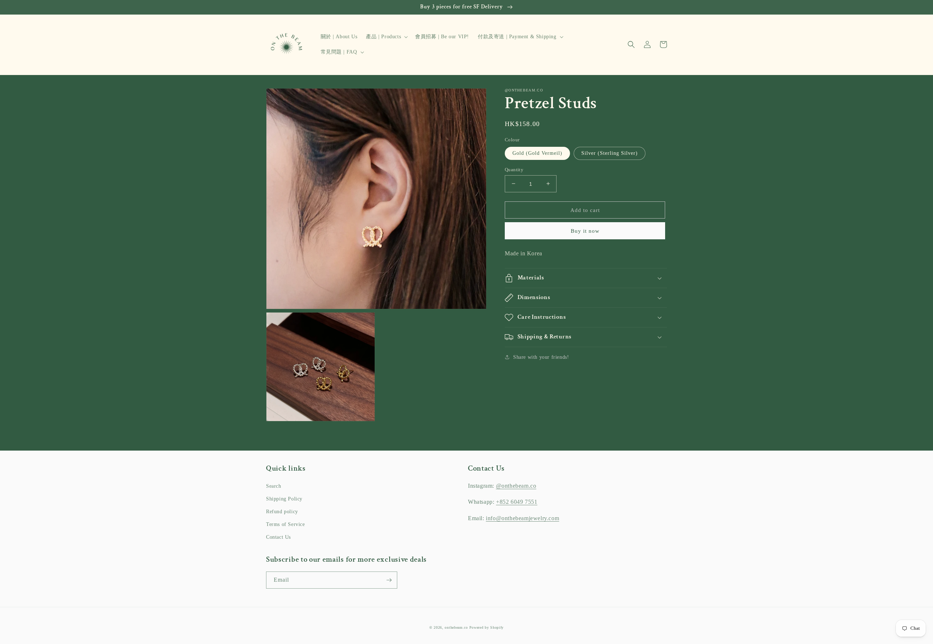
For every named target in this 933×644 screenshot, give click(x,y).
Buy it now (585, 231)
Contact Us (278, 537)
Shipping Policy (284, 499)
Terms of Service (285, 524)
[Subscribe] (389, 580)
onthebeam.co (456, 627)
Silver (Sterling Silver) (609, 153)
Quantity (514, 169)
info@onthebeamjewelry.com (522, 518)
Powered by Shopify (486, 627)
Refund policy (282, 511)
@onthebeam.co (516, 486)
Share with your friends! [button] (541, 357)
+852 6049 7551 (516, 502)
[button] (386, 36)
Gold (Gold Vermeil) (537, 153)
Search (273, 486)
